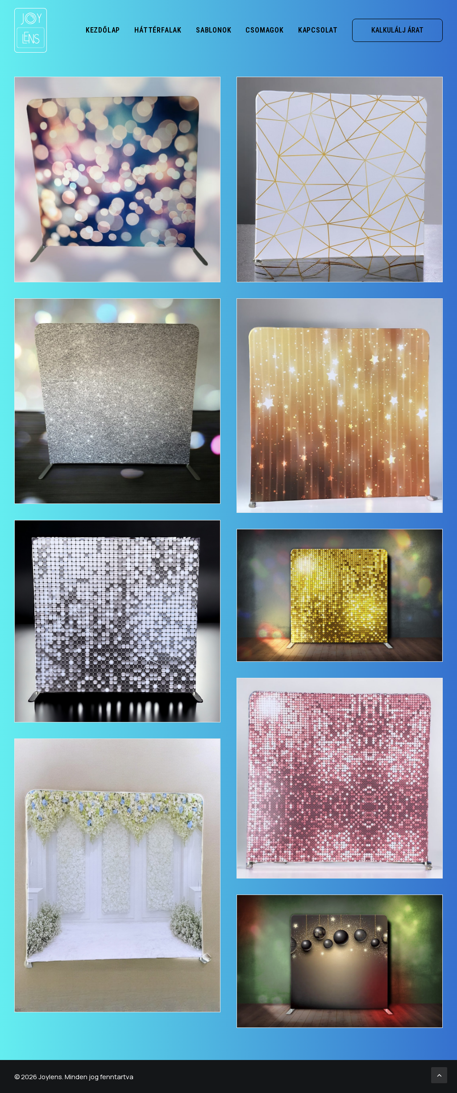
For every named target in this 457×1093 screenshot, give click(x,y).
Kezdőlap (103, 30)
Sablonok (213, 30)
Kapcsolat (318, 30)
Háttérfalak (158, 30)
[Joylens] (30, 30)
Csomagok (264, 30)
